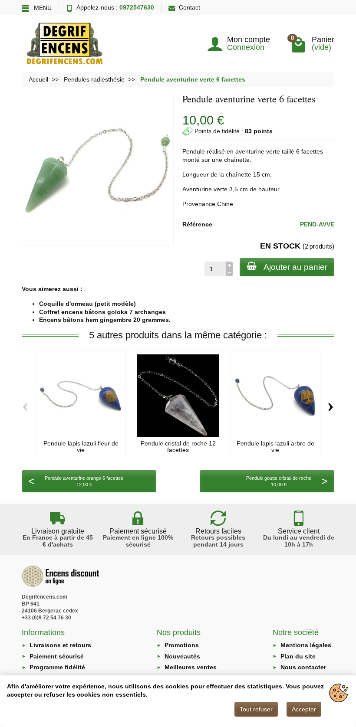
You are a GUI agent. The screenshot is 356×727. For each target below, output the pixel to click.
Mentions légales (305, 645)
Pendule (193, 151)
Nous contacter (303, 667)
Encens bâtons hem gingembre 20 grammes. (105, 319)
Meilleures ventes (191, 667)
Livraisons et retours (60, 645)
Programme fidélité (57, 667)
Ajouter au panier (295, 267)
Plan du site (298, 656)
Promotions (182, 645)
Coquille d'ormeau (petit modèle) (87, 303)
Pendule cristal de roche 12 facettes (178, 446)
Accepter (304, 709)
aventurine (249, 151)
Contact (189, 7)
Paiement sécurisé (57, 656)
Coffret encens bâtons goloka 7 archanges (102, 311)
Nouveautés (182, 656)
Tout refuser (256, 709)
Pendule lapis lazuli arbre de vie (275, 446)
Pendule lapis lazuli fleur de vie (81, 446)
